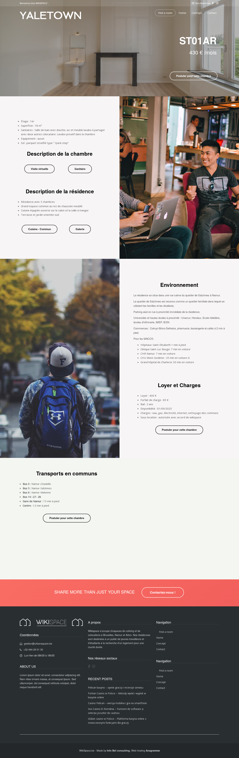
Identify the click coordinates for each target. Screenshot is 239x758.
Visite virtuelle (39, 169)
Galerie (80, 229)
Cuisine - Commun (39, 229)
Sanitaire (80, 169)
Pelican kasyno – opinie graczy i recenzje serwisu (115, 687)
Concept (197, 13)
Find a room (165, 13)
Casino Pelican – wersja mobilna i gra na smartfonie (117, 703)
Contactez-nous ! (162, 592)
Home (182, 13)
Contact (212, 13)
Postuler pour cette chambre (193, 76)
